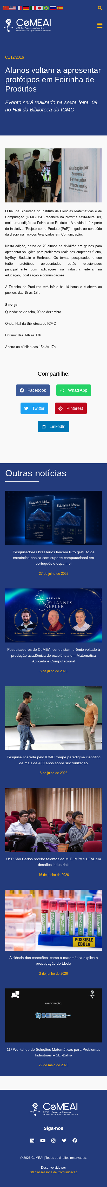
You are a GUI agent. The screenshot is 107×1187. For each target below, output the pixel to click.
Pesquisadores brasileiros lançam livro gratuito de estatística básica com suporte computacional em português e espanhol (54, 558)
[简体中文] (6, 7)
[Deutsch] (26, 7)
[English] (12, 7)
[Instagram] (53, 1140)
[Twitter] (64, 1140)
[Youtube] (43, 1140)
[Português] (46, 7)
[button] (100, 25)
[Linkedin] (32, 1140)
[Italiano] (33, 7)
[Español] (60, 7)
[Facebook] (74, 1140)
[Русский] (53, 7)
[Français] (19, 7)
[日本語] (39, 7)
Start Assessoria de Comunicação (53, 1172)
